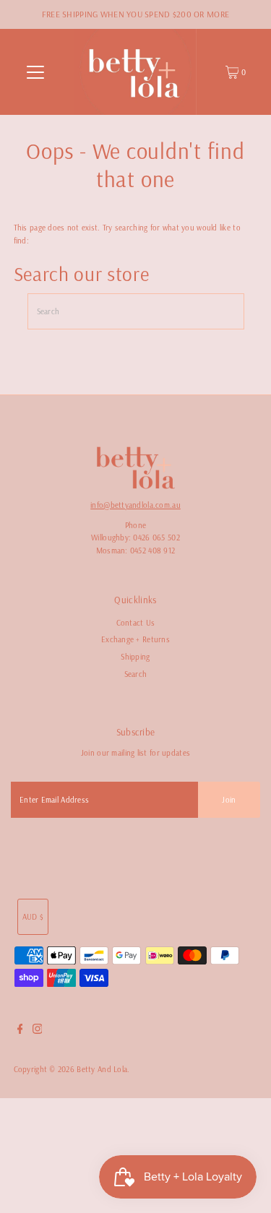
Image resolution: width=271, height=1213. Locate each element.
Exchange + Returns (135, 639)
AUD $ (32, 917)
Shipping (135, 657)
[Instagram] (37, 1031)
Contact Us (135, 623)
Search (135, 674)
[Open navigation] (35, 72)
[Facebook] (20, 1031)
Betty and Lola (102, 1069)
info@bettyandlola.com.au (135, 505)
